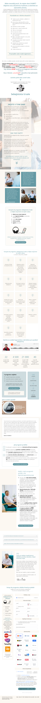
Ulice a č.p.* (18, 611)
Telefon (28, 603)
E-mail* (17, 603)
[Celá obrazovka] (24, 413)
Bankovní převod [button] (34, 664)
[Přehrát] (3, 413)
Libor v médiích (32, 696)
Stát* (28, 614)
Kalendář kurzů (27, 696)
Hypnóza (20, 696)
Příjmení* (28, 608)
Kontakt (38, 696)
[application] (14, 407)
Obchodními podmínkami (30, 681)
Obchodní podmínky (5, 697)
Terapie (17, 696)
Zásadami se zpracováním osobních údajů (23, 682)
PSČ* (17, 614)
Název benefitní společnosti (20, 627)
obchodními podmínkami (25, 675)
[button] (19, 636)
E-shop (36, 696)
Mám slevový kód (20, 671)
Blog (29, 696)
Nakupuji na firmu (21, 606)
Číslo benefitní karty (19, 624)
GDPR (9, 698)
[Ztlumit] (21, 413)
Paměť (23, 696)
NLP (21, 696)
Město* (28, 611)
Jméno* (17, 608)
